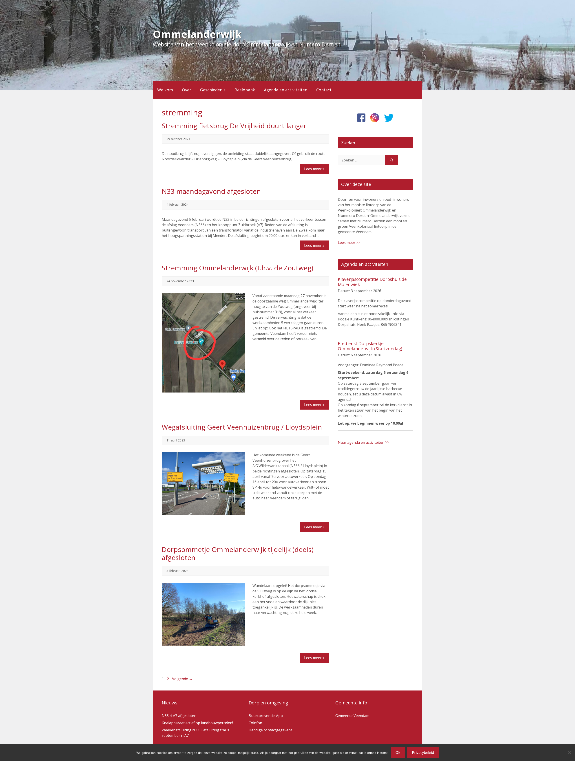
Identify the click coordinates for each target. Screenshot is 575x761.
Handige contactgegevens (270, 730)
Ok (398, 752)
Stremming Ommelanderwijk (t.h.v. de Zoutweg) (237, 267)
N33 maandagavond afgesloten (211, 191)
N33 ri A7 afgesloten (179, 715)
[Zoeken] (391, 160)
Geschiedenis (213, 90)
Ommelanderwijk (197, 34)
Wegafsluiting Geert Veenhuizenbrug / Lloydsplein (242, 427)
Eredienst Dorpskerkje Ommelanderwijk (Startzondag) (370, 346)
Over (186, 90)
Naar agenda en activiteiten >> (363, 442)
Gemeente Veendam (352, 715)
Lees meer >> (349, 242)
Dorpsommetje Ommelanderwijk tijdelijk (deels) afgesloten (238, 553)
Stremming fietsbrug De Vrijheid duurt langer (234, 125)
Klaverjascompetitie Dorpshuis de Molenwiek (372, 281)
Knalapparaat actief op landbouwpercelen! (197, 722)
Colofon (255, 722)
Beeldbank (244, 90)
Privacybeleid (423, 752)
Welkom (165, 90)
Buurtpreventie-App (266, 715)
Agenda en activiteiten (285, 90)
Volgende (182, 678)
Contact (324, 90)
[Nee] (569, 752)
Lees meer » (314, 168)
